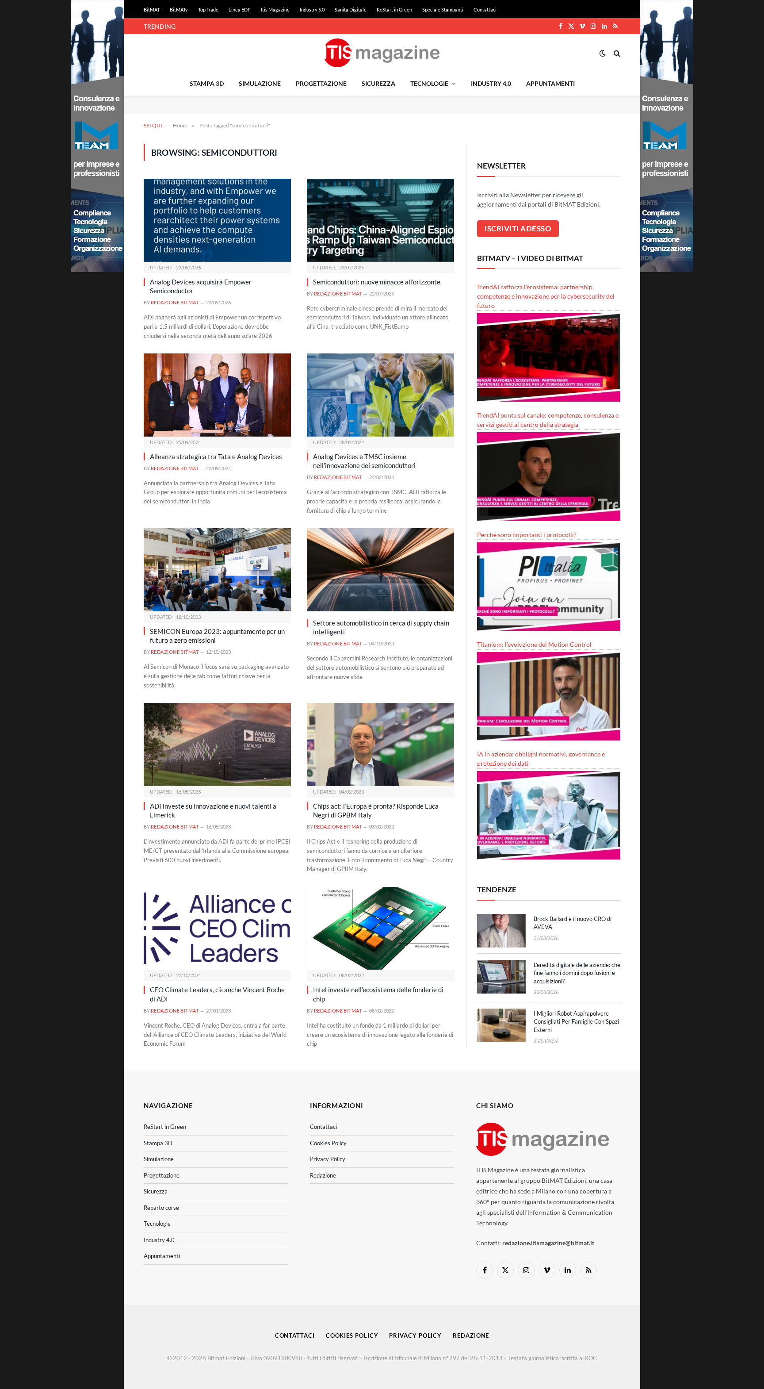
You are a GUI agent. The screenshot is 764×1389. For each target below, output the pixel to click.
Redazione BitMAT (175, 302)
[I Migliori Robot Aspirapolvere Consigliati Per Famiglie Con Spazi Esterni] (501, 1025)
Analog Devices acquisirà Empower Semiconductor (201, 286)
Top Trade (208, 9)
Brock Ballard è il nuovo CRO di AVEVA (572, 923)
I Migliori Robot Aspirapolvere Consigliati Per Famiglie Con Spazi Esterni (576, 1021)
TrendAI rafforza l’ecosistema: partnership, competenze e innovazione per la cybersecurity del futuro (546, 296)
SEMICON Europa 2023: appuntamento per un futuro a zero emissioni (217, 635)
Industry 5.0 (312, 9)
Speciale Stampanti (442, 9)
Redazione (323, 1175)
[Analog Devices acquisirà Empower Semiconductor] (217, 220)
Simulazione (260, 83)
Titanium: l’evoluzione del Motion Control (534, 644)
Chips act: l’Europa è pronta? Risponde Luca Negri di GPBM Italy (376, 810)
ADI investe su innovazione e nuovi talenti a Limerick (213, 810)
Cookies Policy (328, 1143)
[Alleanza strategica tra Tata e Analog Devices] (217, 394)
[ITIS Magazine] (382, 53)
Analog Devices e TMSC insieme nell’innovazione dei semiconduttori (364, 461)
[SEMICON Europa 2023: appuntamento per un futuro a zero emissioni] (217, 569)
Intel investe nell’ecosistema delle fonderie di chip (378, 994)
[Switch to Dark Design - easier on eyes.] (602, 53)
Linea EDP (240, 9)
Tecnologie (429, 83)
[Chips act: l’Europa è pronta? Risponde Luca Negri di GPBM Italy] (380, 744)
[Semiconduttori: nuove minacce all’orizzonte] (380, 220)
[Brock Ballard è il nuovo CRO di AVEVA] (501, 931)
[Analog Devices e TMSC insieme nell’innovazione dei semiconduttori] (380, 394)
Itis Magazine (275, 9)
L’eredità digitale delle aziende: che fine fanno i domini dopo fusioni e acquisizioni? (577, 973)
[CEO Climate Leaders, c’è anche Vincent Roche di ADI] (217, 928)
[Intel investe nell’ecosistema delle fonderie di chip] (380, 928)
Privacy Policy (327, 1159)
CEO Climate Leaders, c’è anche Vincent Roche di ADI (217, 994)
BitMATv (179, 9)
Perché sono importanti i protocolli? (527, 534)
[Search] (616, 53)
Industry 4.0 (491, 83)
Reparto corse (161, 1207)
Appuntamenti (550, 83)
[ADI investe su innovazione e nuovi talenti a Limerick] (217, 744)
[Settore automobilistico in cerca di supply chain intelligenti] (380, 569)
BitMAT (152, 9)
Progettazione (321, 83)
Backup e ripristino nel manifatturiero (243, 26)
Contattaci (485, 9)
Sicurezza (378, 83)
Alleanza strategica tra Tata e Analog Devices (216, 456)
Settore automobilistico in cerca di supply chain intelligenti (381, 627)
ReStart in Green (394, 9)
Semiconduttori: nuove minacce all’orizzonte (376, 282)
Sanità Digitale (351, 9)
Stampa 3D (207, 83)
